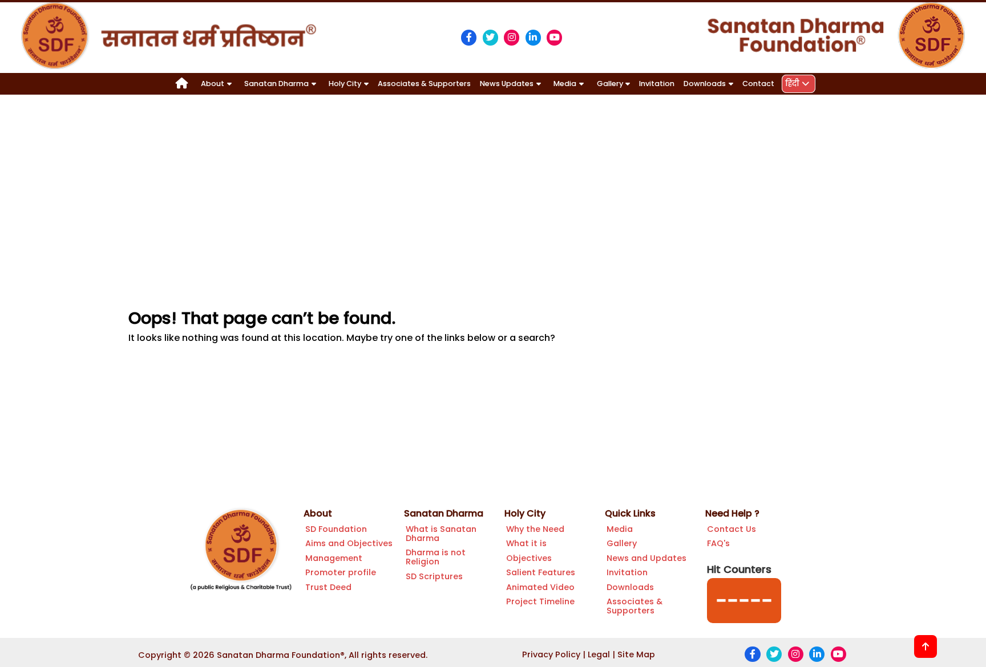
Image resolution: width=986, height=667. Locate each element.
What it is (526, 543)
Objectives (529, 558)
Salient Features (540, 572)
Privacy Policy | (553, 654)
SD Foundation (336, 529)
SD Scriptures (434, 576)
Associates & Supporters (424, 83)
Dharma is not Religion (436, 557)
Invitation (656, 83)
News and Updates (646, 558)
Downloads (630, 587)
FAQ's (718, 543)
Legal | (601, 654)
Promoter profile (340, 572)
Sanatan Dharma (443, 513)
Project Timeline (540, 601)
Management (333, 558)
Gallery (622, 543)
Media (620, 529)
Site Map (636, 654)
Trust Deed (328, 587)
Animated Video (540, 587)
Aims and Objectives (349, 543)
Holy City (524, 513)
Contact (758, 83)
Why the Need (535, 529)
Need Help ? (732, 513)
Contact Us (731, 529)
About (318, 513)
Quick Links (630, 513)
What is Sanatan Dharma (441, 533)
